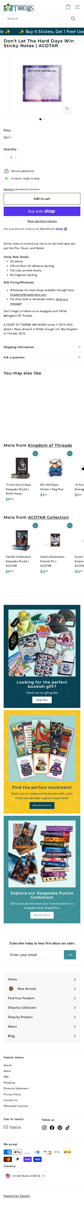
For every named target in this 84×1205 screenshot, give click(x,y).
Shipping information (19, 347)
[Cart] (68, 7)
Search (8, 1065)
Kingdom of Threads (50, 445)
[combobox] (42, 18)
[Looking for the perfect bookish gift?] (42, 643)
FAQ (6, 1076)
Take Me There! (42, 915)
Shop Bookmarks (42, 805)
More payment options (42, 221)
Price (7, 130)
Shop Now (42, 699)
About (7, 1071)
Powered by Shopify (17, 1195)
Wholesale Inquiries (16, 1105)
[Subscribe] (70, 955)
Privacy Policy (12, 1094)
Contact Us (10, 1100)
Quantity (10, 149)
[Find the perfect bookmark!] (42, 748)
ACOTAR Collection (48, 517)
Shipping (8, 189)
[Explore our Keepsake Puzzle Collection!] (42, 853)
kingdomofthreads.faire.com (28, 294)
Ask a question (14, 357)
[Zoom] (67, 109)
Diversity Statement (16, 1088)
